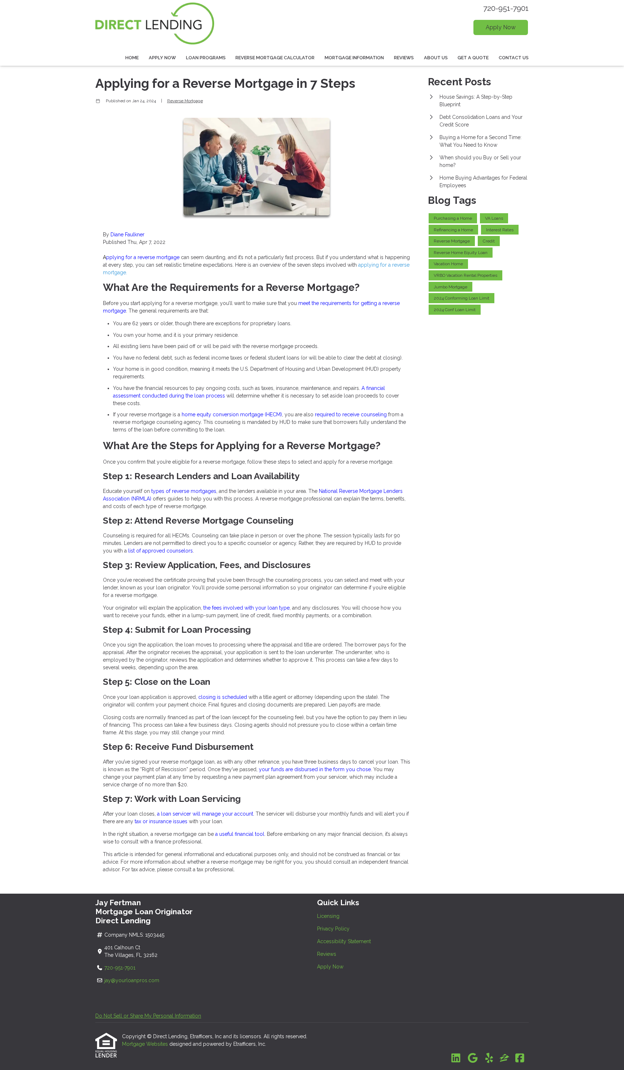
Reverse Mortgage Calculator (275, 57)
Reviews (404, 57)
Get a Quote (473, 57)
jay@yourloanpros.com (131, 980)
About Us (436, 57)
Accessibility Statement (344, 941)
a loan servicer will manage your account (205, 814)
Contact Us (514, 57)
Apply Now (501, 27)
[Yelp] (489, 1058)
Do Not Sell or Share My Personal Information (148, 1016)
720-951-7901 (506, 8)
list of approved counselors (160, 551)
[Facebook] (520, 1058)
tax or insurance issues (161, 821)
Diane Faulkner (127, 234)
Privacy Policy (333, 929)
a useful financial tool (239, 834)
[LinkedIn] (456, 1058)
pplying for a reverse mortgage (141, 257)
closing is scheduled (222, 697)
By (106, 234)
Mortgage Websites (145, 1044)
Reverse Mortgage (185, 100)
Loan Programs (206, 57)
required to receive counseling (351, 414)
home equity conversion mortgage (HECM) (232, 414)
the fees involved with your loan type (246, 608)
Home (132, 57)
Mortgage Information (354, 57)
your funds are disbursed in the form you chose (315, 769)
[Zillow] (504, 1058)
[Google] (472, 1058)
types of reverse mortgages (183, 491)
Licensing (328, 916)
